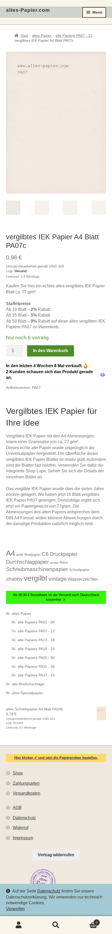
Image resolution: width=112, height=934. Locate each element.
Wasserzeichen (83, 579)
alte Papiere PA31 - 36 (36, 666)
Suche (55, 925)
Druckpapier (64, 554)
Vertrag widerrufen (56, 855)
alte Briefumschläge (28, 684)
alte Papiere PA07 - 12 (73, 35)
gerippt (54, 562)
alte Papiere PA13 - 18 (36, 640)
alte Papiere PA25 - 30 (36, 658)
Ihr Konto (18, 925)
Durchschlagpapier (27, 562)
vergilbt (35, 578)
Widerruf (20, 827)
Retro (64, 562)
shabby (14, 579)
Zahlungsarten (26, 783)
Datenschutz (48, 891)
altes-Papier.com (28, 10)
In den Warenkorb (50, 350)
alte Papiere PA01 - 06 (36, 622)
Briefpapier (32, 555)
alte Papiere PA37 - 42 (36, 675)
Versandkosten (26, 793)
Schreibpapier (79, 570)
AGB (17, 807)
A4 (10, 553)
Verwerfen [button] (15, 909)
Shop (18, 773)
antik (19, 555)
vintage (57, 579)
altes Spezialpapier (27, 693)
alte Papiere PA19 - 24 (36, 649)
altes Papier (42, 35)
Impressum (23, 838)
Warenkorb (86, 920)
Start (24, 35)
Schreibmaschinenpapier (37, 569)
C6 (45, 554)
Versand (20, 271)
